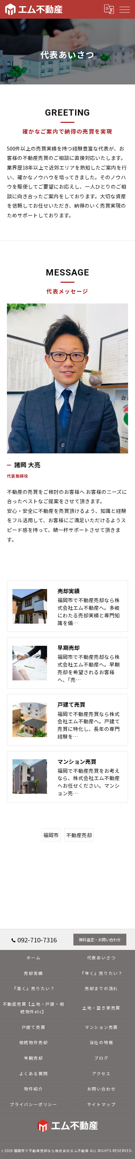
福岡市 (51, 835)
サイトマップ (101, 1104)
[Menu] (124, 9)
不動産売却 (79, 835)
